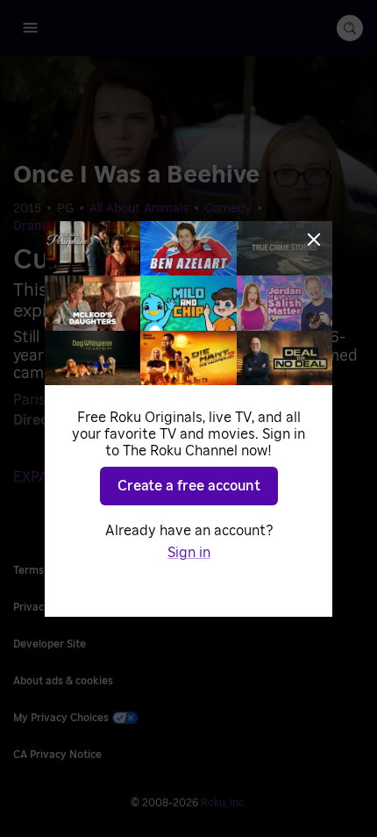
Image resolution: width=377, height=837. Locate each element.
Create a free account (188, 486)
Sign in (188, 553)
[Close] (314, 239)
